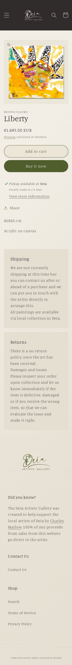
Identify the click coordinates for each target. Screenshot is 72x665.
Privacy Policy (20, 624)
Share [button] (15, 208)
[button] (6, 15)
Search (14, 601)
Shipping (10, 136)
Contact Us (17, 569)
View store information (29, 196)
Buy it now (36, 166)
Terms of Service (22, 613)
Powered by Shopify (51, 657)
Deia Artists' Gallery (28, 657)
